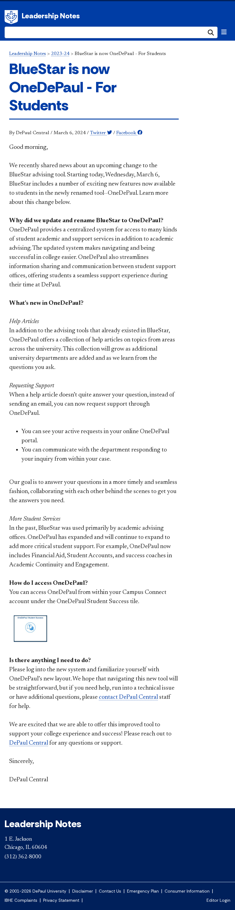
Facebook (126, 133)
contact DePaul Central (128, 697)
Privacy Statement (61, 900)
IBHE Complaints (21, 900)
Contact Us (110, 891)
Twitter (98, 133)
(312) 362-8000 (23, 857)
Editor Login (218, 900)
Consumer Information (187, 891)
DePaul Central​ (28, 743)
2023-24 (60, 53)
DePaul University (12, 17)
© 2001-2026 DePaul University (35, 891)
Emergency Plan (143, 891)
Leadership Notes (51, 15)
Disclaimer (82, 891)
